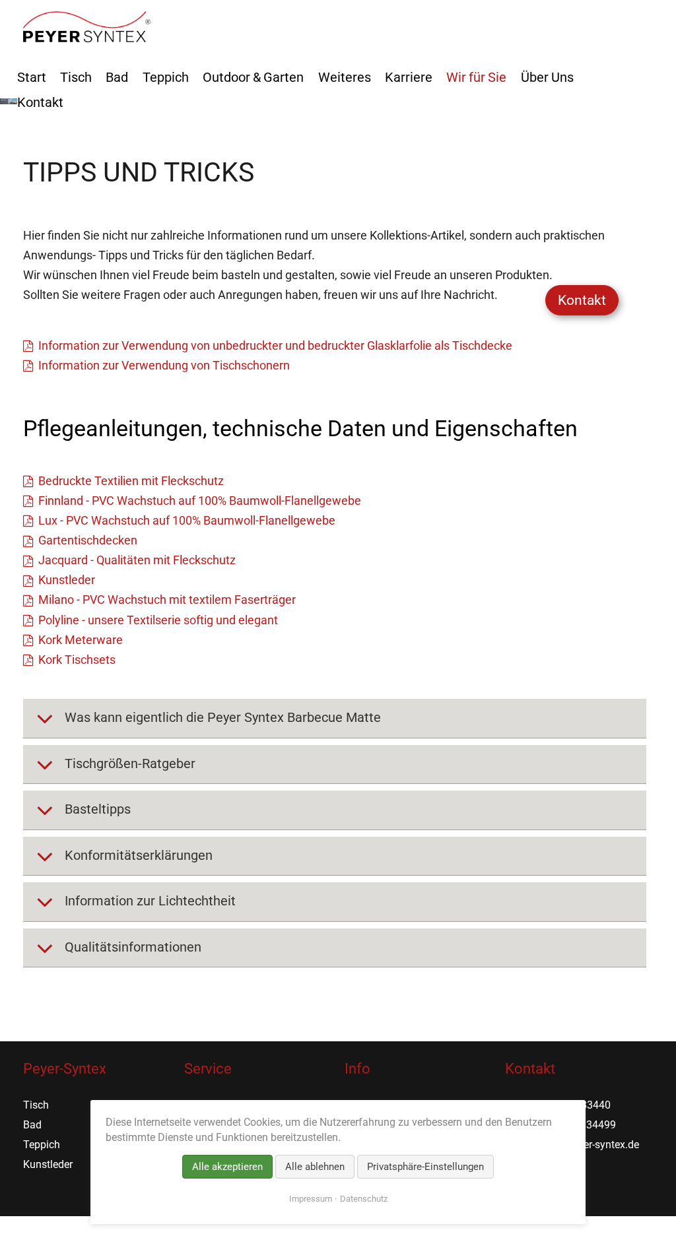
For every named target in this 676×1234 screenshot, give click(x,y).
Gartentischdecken (87, 540)
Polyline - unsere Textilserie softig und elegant (157, 620)
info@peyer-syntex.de (589, 1144)
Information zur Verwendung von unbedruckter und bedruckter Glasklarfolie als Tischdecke (275, 345)
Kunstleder (66, 580)
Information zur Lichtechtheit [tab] (148, 901)
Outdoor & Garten (253, 77)
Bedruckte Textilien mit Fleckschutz (130, 481)
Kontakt (582, 300)
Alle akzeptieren (227, 1167)
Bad (117, 77)
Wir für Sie (476, 77)
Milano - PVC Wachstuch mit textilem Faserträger (166, 599)
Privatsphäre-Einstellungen (425, 1167)
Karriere (408, 77)
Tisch (76, 77)
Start (31, 77)
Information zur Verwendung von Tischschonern (163, 365)
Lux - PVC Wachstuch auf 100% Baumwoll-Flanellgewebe (186, 520)
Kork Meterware (80, 640)
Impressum (310, 1199)
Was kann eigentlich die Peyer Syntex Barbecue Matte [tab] (221, 717)
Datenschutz (364, 1199)
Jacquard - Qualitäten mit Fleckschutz (136, 560)
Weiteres (344, 77)
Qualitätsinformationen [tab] (131, 947)
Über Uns (547, 77)
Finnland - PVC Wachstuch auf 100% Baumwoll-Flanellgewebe (199, 500)
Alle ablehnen (315, 1167)
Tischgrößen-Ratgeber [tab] (128, 763)
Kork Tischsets (76, 659)
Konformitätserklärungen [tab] (137, 855)
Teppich (166, 77)
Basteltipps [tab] (96, 809)
